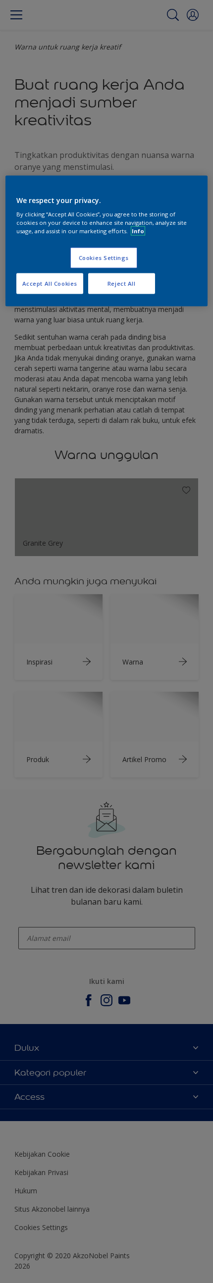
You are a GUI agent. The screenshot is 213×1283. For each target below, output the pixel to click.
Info (138, 231)
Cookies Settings (104, 257)
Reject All (121, 283)
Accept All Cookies (49, 283)
